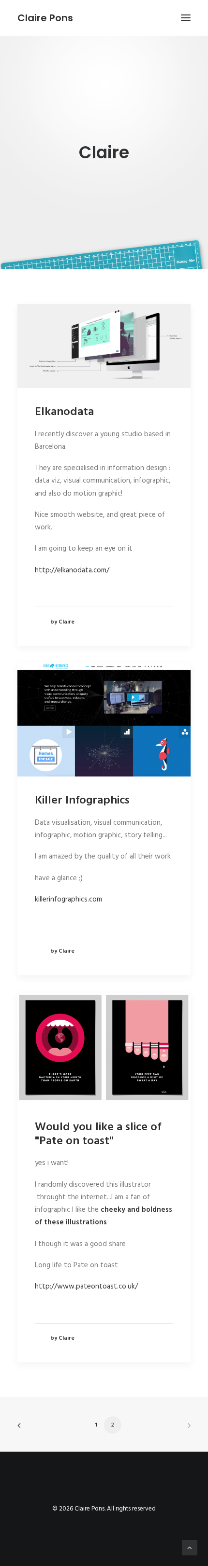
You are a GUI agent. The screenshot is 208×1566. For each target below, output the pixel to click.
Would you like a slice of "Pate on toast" (98, 1134)
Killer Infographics (82, 800)
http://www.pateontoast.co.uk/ (86, 1286)
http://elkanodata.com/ (72, 570)
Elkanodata (64, 412)
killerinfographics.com (68, 899)
